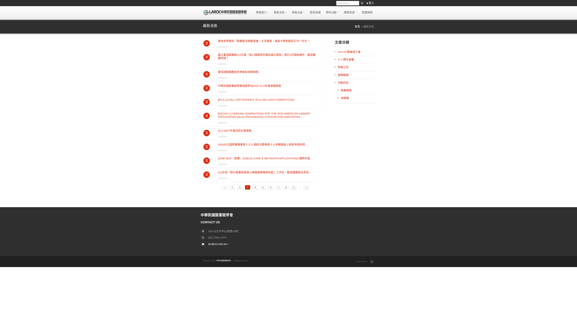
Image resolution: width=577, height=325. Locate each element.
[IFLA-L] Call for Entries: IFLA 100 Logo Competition (256, 99)
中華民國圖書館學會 (223, 261)
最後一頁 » (259, 192)
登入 (371, 3)
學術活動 (331, 12)
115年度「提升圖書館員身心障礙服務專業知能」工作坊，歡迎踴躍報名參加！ (264, 172)
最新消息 (279, 12)
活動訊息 (343, 82)
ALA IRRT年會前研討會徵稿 (235, 130)
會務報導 (343, 75)
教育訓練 (315, 12)
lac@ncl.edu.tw (218, 244)
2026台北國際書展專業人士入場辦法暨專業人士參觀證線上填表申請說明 (261, 144)
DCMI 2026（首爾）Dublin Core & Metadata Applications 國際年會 (264, 158)
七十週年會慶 (346, 59)
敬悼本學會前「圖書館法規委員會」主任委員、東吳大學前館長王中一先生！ (264, 41)
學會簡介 (261, 12)
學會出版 (297, 12)
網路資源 (349, 12)
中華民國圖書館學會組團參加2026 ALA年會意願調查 (249, 85)
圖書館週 (346, 90)
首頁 (357, 26)
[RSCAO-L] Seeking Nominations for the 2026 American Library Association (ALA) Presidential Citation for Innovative (264, 115)
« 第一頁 (214, 187)
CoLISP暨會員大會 (349, 51)
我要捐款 (367, 12)
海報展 (345, 98)
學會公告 (343, 67)
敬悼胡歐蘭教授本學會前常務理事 (238, 72)
